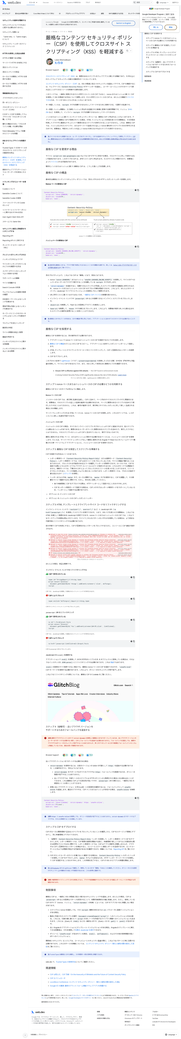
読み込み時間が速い (21, 13)
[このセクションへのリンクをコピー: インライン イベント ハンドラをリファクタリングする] (88, 570)
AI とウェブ (6, 13)
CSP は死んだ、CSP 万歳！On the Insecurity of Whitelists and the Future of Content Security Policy (88, 974)
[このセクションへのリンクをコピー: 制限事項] (57, 890)
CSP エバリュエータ (57, 978)
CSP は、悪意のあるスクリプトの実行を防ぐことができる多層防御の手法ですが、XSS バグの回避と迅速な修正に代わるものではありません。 (92, 139)
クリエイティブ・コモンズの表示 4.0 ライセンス (86, 995)
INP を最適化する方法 (116, 13)
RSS (153, 1025)
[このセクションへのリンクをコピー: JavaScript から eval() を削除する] (74, 655)
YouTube (155, 1018)
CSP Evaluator (54, 868)
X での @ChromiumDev (160, 1015)
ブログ (88, 2)
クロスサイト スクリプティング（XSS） (61, 76)
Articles (6, 9)
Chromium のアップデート (133, 1018)
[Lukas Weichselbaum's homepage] (62, 63)
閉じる (156, 27)
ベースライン (58, 2)
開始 (170, 27)
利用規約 (34, 1034)
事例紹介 (98, 2)
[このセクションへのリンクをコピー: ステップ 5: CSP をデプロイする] (78, 827)
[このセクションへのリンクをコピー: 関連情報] (57, 968)
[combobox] (142, 2)
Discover (46, 2)
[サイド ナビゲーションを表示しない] (25, 1035)
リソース (32, 2)
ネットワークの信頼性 (135, 13)
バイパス (54, 162)
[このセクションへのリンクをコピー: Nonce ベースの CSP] (63, 395)
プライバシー (43, 1034)
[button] (90, 494)
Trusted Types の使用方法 (66, 962)
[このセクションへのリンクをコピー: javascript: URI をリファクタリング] (76, 612)
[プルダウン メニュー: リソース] (37, 2)
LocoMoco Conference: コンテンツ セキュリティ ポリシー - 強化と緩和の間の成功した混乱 (85, 982)
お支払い (93, 13)
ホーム (48, 31)
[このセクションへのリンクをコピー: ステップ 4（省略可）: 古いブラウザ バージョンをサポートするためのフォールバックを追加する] (92, 730)
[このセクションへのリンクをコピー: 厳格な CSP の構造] (68, 173)
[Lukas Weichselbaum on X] (56, 63)
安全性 (70, 31)
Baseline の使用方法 (74, 2)
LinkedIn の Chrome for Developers (164, 1022)
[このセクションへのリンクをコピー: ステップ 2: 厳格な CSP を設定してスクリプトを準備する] (101, 449)
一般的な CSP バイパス (92, 295)
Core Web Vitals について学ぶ (43, 13)
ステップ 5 (67, 474)
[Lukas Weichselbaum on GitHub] (59, 63)
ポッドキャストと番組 (132, 1025)
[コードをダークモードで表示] (135, 190)
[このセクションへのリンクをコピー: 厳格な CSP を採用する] (73, 329)
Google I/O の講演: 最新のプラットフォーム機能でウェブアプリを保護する (78, 986)
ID (60, 13)
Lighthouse (65, 361)
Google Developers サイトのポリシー (80, 998)
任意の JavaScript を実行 (84, 930)
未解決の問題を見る (103, 1018)
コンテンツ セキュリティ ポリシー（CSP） (62, 84)
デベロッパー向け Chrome (133, 1015)
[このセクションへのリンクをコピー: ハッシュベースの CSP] (65, 422)
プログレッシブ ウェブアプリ (75, 13)
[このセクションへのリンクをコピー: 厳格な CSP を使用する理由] (78, 149)
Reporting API (118, 849)
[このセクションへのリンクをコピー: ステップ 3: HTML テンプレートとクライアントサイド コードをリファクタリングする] (128, 505)
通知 (102, 13)
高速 (112, 662)
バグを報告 (100, 1015)
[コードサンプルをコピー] (138, 190)
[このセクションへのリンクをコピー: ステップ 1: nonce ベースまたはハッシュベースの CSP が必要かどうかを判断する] (124, 384)
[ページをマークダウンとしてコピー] (127, 51)
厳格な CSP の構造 (57, 344)
